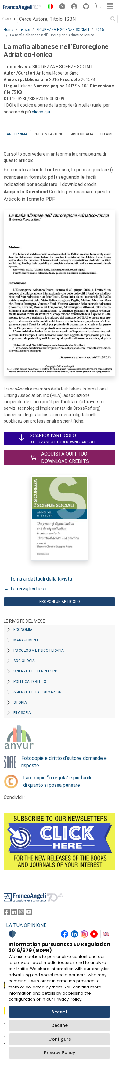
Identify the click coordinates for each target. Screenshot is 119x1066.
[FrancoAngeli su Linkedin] (14, 913)
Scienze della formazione (38, 692)
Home (8, 29)
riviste (25, 29)
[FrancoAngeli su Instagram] (21, 913)
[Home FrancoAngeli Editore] (22, 7)
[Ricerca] (113, 19)
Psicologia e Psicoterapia (38, 650)
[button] (48, 7)
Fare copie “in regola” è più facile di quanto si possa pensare (58, 781)
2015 (100, 29)
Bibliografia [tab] (81, 134)
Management (26, 640)
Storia (20, 702)
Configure (59, 1039)
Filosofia (22, 713)
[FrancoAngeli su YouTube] (29, 913)
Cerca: (9, 19)
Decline (59, 1025)
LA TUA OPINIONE (26, 925)
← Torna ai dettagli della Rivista (38, 579)
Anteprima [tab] (17, 134)
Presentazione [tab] (48, 134)
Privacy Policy (59, 1053)
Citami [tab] (106, 134)
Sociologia (24, 661)
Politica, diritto (29, 682)
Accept (59, 1012)
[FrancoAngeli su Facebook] (7, 913)
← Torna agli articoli (25, 589)
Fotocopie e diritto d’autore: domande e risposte (64, 761)
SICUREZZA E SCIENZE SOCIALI (62, 29)
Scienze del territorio (36, 671)
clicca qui (41, 111)
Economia (22, 630)
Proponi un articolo (59, 601)
